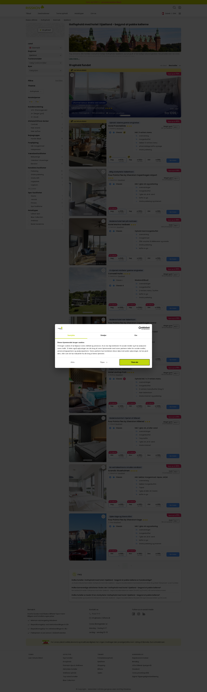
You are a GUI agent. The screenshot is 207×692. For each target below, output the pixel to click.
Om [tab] (135, 335)
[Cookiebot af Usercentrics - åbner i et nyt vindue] (140, 328)
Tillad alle (134, 362)
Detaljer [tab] (104, 335)
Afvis (72, 362)
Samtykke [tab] (71, 335)
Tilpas (102, 362)
